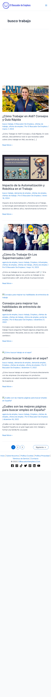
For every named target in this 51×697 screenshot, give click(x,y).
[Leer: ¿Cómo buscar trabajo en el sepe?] (17, 352)
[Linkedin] (34, 465)
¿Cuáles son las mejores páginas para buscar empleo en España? (24, 408)
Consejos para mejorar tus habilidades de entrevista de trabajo (21, 307)
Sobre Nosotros (12, 456)
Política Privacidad (42, 456)
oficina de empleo (16, 126)
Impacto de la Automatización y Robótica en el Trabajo (23, 187)
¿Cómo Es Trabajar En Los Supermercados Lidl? (19, 256)
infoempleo (42, 262)
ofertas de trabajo (9, 196)
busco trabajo (7, 124)
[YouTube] (38, 465)
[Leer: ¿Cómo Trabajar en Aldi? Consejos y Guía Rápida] (25, 99)
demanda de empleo (22, 193)
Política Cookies (27, 456)
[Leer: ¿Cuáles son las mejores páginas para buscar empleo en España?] (25, 399)
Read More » (7, 145)
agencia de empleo (10, 262)
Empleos (33, 262)
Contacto (34, 459)
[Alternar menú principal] (46, 5)
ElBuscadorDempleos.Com (29, 462)
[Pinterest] (29, 465)
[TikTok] (21, 465)
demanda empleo (39, 363)
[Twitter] (25, 465)
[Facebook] (12, 465)
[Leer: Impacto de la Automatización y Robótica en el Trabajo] (25, 168)
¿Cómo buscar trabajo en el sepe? (25, 358)
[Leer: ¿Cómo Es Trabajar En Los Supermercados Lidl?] (25, 237)
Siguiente (41, 447)
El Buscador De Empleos (24, 124)
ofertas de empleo (39, 193)
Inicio (2, 456)
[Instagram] (16, 465)
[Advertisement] (25, 59)
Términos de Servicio (21, 459)
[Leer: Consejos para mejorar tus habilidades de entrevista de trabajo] (25, 296)
